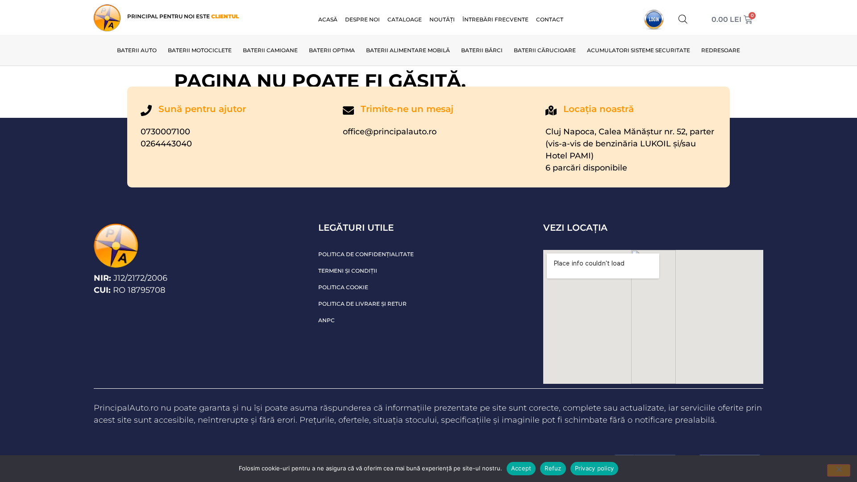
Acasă (327, 19)
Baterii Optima (332, 50)
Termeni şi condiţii (347, 270)
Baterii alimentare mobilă (408, 50)
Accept (521, 468)
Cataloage (404, 19)
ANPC (326, 320)
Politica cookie (343, 287)
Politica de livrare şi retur (362, 303)
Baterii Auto (137, 50)
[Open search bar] (682, 19)
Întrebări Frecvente (495, 19)
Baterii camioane (270, 50)
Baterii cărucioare (545, 50)
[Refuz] (838, 470)
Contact (549, 19)
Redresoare (720, 50)
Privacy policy (594, 468)
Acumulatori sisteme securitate (638, 50)
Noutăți (442, 19)
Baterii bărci (482, 50)
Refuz (553, 468)
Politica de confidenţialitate (366, 254)
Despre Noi (362, 19)
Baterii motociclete (200, 50)
